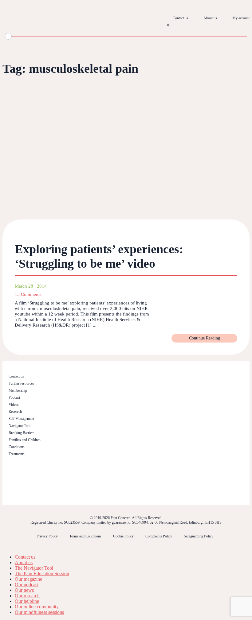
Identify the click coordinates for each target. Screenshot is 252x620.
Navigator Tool (19, 426)
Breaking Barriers (21, 433)
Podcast (14, 397)
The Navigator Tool (34, 568)
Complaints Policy (158, 536)
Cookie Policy (123, 536)
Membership (18, 390)
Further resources (21, 383)
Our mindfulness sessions (39, 612)
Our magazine (28, 579)
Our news (24, 590)
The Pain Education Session (42, 573)
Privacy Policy (47, 536)
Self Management (21, 419)
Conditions (17, 447)
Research (15, 411)
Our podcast (26, 584)
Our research (27, 595)
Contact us (180, 18)
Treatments (17, 454)
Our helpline (27, 601)
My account (241, 18)
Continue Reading (204, 338)
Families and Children (25, 440)
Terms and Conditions (85, 536)
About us (210, 18)
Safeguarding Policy (198, 536)
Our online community (37, 606)
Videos (14, 404)
